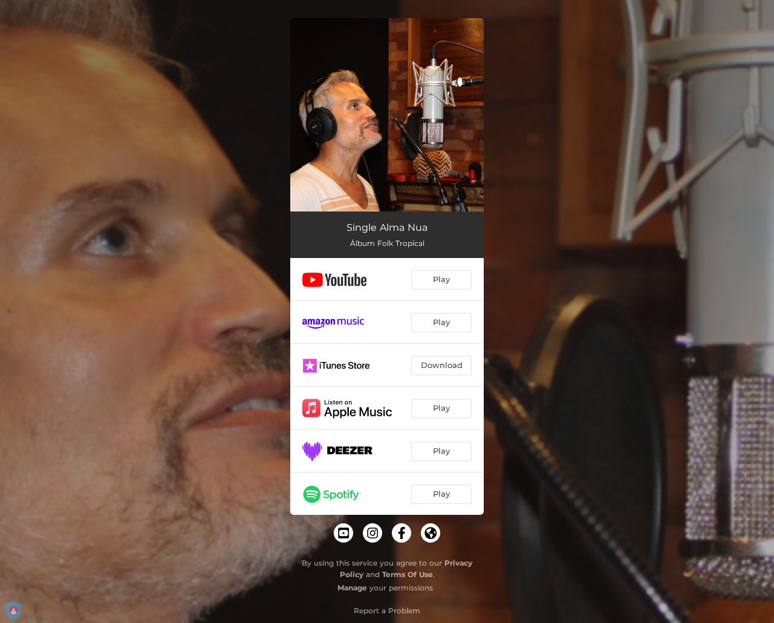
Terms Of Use (407, 574)
